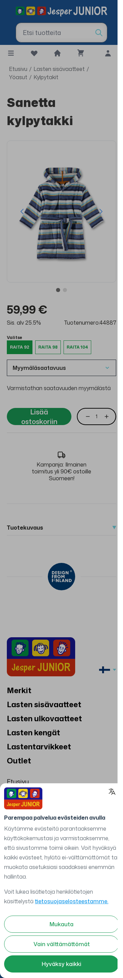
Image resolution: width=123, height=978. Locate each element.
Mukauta (61, 924)
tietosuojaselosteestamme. (71, 901)
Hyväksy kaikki (61, 964)
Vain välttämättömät (61, 944)
